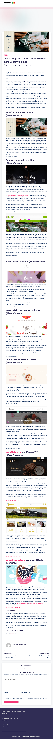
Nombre (6, 692)
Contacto (4, 722)
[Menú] (50, 3)
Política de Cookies (6, 725)
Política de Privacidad (7, 727)
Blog (6, 55)
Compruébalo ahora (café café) (13, 500)
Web (36, 692)
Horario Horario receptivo (22, 603)
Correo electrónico (25, 692)
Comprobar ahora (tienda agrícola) (14, 556)
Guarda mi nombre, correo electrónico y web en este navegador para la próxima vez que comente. (26, 698)
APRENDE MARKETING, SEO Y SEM (10, 718)
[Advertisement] (26, 19)
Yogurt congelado (15, 560)
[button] (18, 647)
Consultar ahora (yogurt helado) (13, 607)
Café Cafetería (13, 452)
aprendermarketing (19, 644)
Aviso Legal (4, 720)
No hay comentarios (32, 65)
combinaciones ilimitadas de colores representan (19, 195)
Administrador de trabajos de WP (36, 603)
